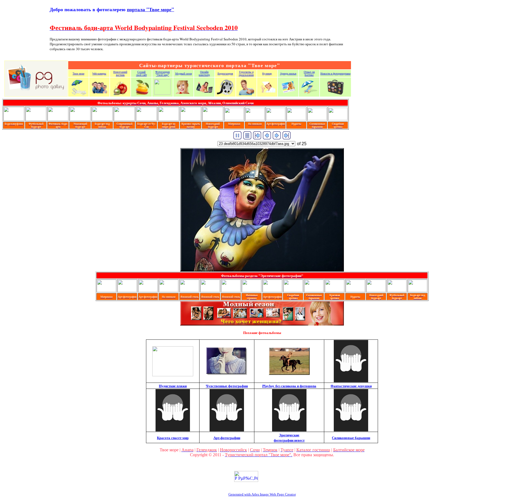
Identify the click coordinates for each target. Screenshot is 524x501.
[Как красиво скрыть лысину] (190, 119)
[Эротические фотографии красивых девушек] (275, 118)
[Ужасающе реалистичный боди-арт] (80, 119)
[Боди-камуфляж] (14, 119)
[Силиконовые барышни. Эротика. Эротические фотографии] (317, 118)
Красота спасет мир (173, 437)
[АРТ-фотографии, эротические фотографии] (272, 290)
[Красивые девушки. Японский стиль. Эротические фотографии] (189, 290)
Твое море (78, 73)
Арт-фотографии (226, 437)
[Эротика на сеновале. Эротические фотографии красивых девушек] (254, 118)
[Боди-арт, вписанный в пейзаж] (102, 119)
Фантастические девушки (351, 385)
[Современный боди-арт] (124, 119)
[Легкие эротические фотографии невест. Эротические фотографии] (337, 118)
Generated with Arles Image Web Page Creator (262, 494)
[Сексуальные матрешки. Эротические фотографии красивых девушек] (234, 118)
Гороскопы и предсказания (246, 73)
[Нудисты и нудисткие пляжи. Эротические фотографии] (296, 118)
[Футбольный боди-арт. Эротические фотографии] (396, 290)
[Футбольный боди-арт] (36, 119)
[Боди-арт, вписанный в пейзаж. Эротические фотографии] (417, 290)
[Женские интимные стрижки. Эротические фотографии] (251, 290)
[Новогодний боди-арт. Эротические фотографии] (376, 290)
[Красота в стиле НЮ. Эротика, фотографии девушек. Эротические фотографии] (334, 290)
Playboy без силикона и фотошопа (289, 385)
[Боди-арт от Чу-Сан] (146, 119)
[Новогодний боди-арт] (213, 119)
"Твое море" (150, 9)
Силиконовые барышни (351, 437)
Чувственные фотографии (227, 385)
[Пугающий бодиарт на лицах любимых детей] (168, 119)
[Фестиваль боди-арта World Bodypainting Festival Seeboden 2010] (58, 119)
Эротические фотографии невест (289, 437)
